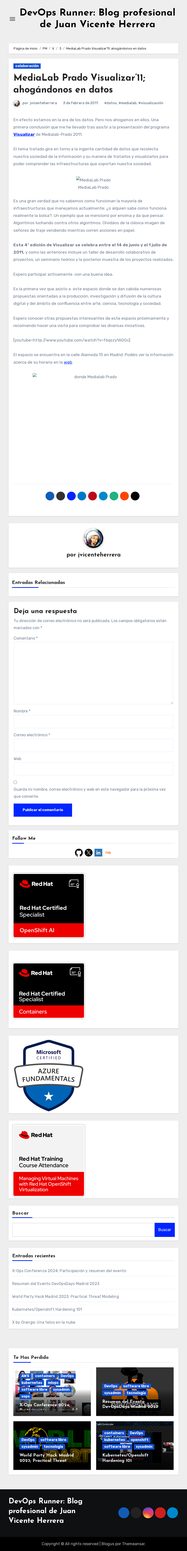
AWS (25, 1376)
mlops (53, 1383)
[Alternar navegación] (12, 19)
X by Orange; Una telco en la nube (43, 1322)
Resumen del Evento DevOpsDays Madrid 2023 (55, 1283)
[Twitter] (88, 852)
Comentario (26, 638)
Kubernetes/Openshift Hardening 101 (47, 1309)
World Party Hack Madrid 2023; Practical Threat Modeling (65, 1296)
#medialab (128, 103)
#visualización (150, 103)
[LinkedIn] (98, 852)
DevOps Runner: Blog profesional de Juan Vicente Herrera (46, 1511)
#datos (110, 103)
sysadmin (61, 1390)
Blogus (108, 1544)
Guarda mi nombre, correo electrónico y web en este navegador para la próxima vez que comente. (90, 792)
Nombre (22, 711)
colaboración (27, 66)
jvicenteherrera (43, 103)
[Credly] (108, 852)
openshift (140, 1440)
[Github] (79, 852)
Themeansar (133, 1544)
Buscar (20, 1213)
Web (17, 758)
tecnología (136, 1393)
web (68, 362)
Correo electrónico (32, 735)
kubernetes (31, 1383)
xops (25, 1396)
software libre (34, 1390)
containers (45, 1376)
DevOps (67, 1376)
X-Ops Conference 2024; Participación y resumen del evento (69, 1270)
